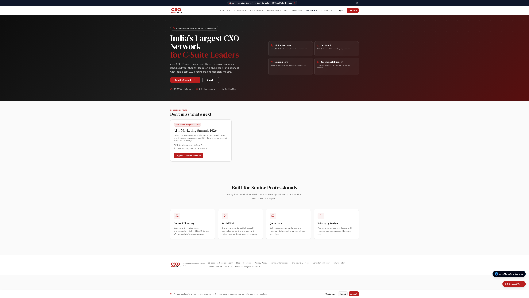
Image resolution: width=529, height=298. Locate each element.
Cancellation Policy (321, 263)
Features (247, 263)
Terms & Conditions (279, 263)
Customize (330, 294)
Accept (353, 294)
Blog (238, 263)
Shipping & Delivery (300, 263)
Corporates (255, 10)
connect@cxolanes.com (222, 263)
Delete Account (215, 266)
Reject (343, 294)
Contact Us (327, 10)
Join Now (352, 10)
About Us (224, 10)
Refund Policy (339, 263)
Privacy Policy (261, 263)
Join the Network (183, 80)
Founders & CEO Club (277, 10)
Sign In (341, 10)
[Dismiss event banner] (357, 3)
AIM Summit (312, 10)
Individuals (239, 10)
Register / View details (187, 155)
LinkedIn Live (296, 10)
